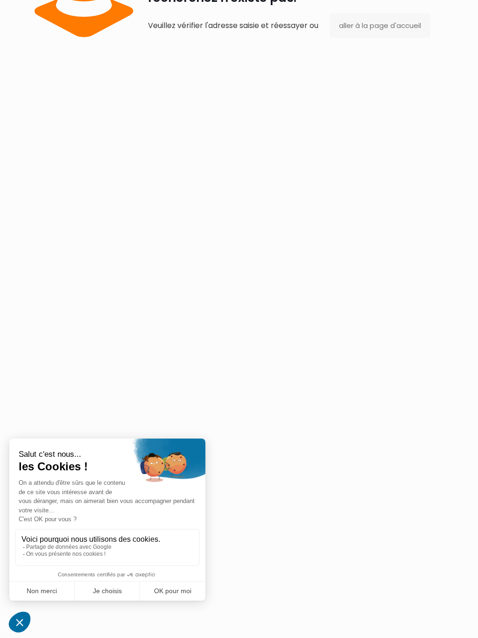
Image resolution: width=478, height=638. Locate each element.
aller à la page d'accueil (380, 25)
